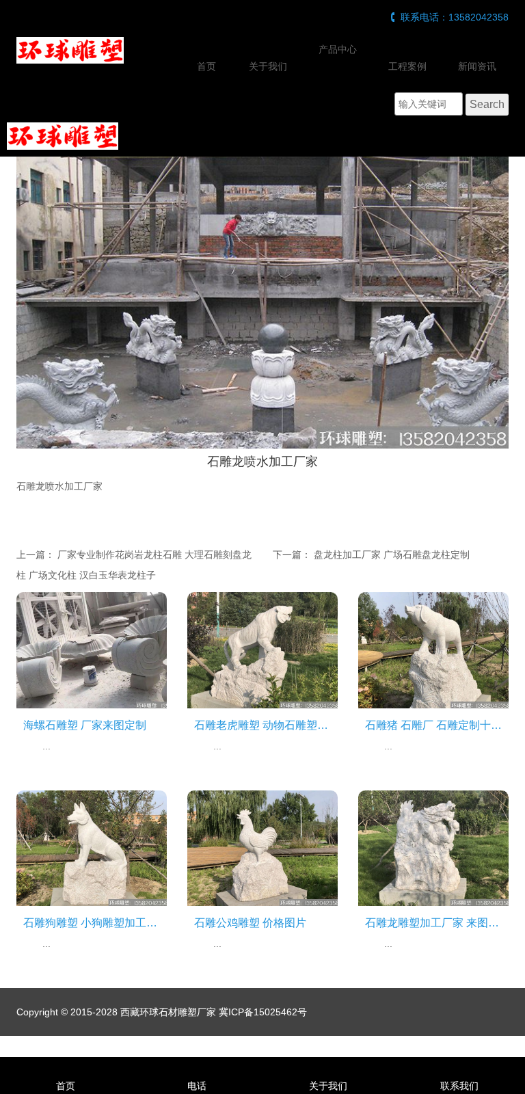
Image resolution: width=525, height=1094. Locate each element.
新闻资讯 (477, 66)
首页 (206, 66)
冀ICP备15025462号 (263, 1011)
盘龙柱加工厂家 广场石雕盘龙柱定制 (392, 554)
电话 (196, 1085)
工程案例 (407, 66)
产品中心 (338, 49)
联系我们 (459, 1085)
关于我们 (268, 66)
